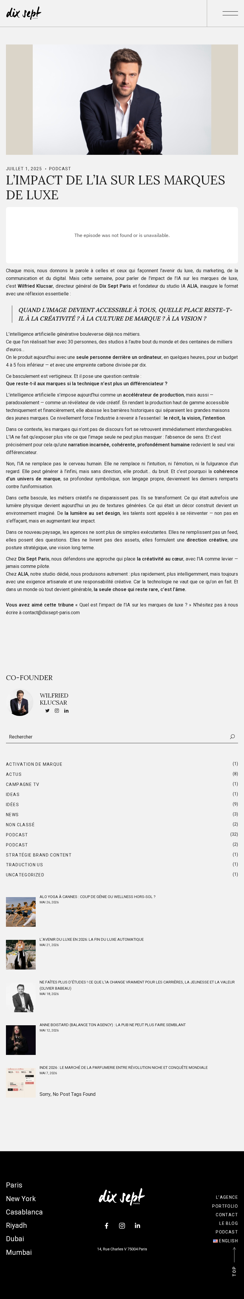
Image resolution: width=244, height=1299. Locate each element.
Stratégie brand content (39, 855)
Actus (14, 774)
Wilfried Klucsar (54, 699)
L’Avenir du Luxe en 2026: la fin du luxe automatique (92, 939)
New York (21, 1199)
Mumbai (19, 1253)
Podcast (60, 168)
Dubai (15, 1239)
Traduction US (24, 864)
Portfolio (225, 1206)
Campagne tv (22, 784)
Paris (14, 1185)
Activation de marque (34, 764)
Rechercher (232, 736)
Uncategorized (25, 875)
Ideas (13, 794)
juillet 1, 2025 (24, 168)
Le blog (228, 1223)
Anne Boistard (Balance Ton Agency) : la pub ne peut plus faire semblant (113, 1025)
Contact (227, 1214)
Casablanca (24, 1212)
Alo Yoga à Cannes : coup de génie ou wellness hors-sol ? (98, 896)
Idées (12, 804)
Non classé (20, 824)
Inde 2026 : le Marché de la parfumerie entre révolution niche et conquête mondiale (124, 1067)
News (12, 814)
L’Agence (227, 1197)
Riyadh (16, 1226)
